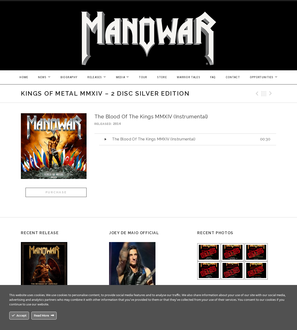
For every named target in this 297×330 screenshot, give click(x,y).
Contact (233, 77)
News (46, 77)
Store (162, 77)
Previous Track (256, 94)
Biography (69, 77)
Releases (98, 77)
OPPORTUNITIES (266, 77)
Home (23, 77)
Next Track (271, 94)
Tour (143, 77)
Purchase (56, 192)
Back (264, 94)
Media (125, 77)
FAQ (213, 77)
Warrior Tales (188, 77)
